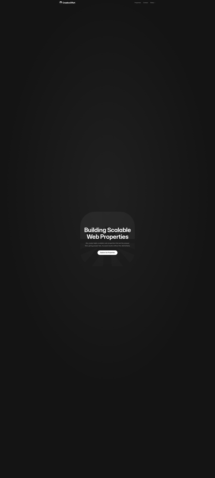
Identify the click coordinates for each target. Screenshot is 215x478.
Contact (145, 2)
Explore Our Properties (107, 252)
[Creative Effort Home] (67, 3)
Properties (138, 2)
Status (152, 2)
